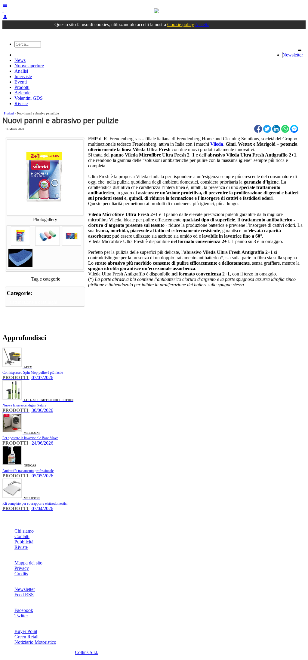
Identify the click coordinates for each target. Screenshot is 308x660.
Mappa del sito (28, 562)
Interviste (23, 76)
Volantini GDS (28, 98)
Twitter (21, 615)
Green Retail (26, 636)
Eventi (20, 81)
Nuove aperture (29, 65)
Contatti (21, 536)
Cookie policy (180, 24)
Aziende (22, 92)
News (20, 60)
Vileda (216, 144)
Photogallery (45, 219)
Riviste (21, 103)
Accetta (202, 24)
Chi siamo (24, 531)
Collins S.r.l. (86, 652)
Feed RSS (24, 594)
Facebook (23, 610)
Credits (21, 573)
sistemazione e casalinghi (33, 302)
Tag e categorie (45, 278)
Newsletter (292, 54)
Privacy (21, 568)
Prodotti (21, 87)
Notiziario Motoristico (35, 642)
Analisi (21, 71)
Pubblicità (23, 541)
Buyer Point (25, 631)
